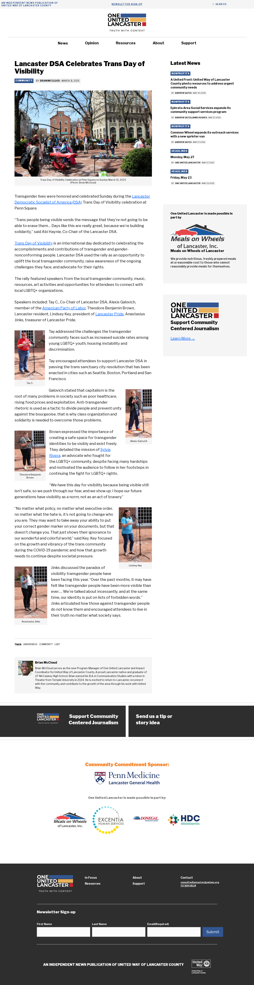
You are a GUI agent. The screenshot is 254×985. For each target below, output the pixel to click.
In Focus (91, 877)
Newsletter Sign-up (127, 4)
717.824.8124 (188, 885)
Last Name (99, 924)
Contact (187, 877)
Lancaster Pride (109, 314)
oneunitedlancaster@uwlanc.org (200, 882)
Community (24, 80)
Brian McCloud (50, 80)
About (158, 43)
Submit (212, 932)
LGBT (57, 644)
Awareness (30, 644)
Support (188, 43)
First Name (44, 924)
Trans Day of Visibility (34, 243)
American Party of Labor (64, 308)
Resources (126, 43)
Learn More (183, 338)
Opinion (92, 43)
